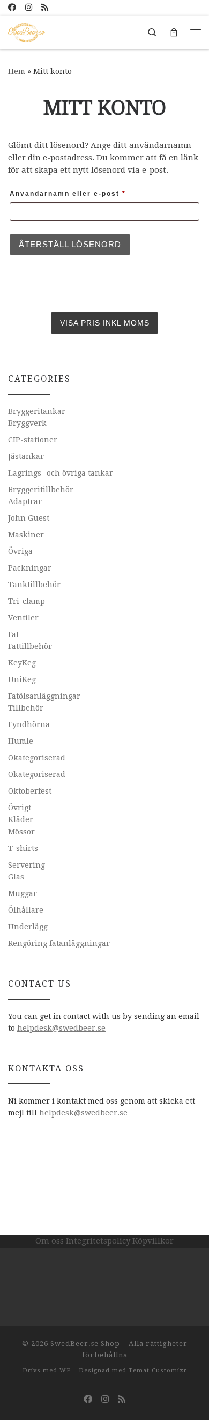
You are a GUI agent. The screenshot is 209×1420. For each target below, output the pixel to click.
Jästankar (26, 456)
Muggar (22, 893)
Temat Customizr (158, 1370)
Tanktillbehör (34, 584)
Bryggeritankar (36, 411)
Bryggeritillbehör (40, 489)
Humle (20, 741)
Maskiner (26, 534)
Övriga (20, 551)
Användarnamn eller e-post (94, 193)
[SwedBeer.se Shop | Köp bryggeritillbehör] (26, 32)
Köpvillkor (153, 1241)
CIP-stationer (32, 439)
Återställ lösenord (70, 244)
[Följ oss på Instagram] (28, 8)
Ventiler (23, 617)
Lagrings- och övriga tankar (60, 473)
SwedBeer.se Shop (85, 1344)
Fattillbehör (30, 646)
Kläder (20, 819)
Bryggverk (27, 423)
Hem (16, 71)
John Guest (28, 518)
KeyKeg (22, 663)
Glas (16, 876)
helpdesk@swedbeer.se (61, 1028)
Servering (26, 865)
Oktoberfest (29, 791)
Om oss (49, 1241)
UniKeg (22, 679)
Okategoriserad (36, 757)
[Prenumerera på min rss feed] (44, 8)
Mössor (21, 831)
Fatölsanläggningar (44, 696)
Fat (13, 634)
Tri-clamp (26, 601)
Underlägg (28, 926)
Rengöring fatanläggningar (59, 943)
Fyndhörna (29, 724)
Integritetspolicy (98, 1241)
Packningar (29, 568)
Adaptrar (25, 501)
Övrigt (19, 807)
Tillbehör (25, 708)
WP (65, 1370)
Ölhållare (25, 910)
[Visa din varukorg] (174, 32)
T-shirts (23, 848)
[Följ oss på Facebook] (12, 8)
